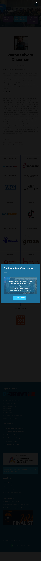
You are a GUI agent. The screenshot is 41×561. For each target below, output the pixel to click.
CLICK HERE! (19, 298)
